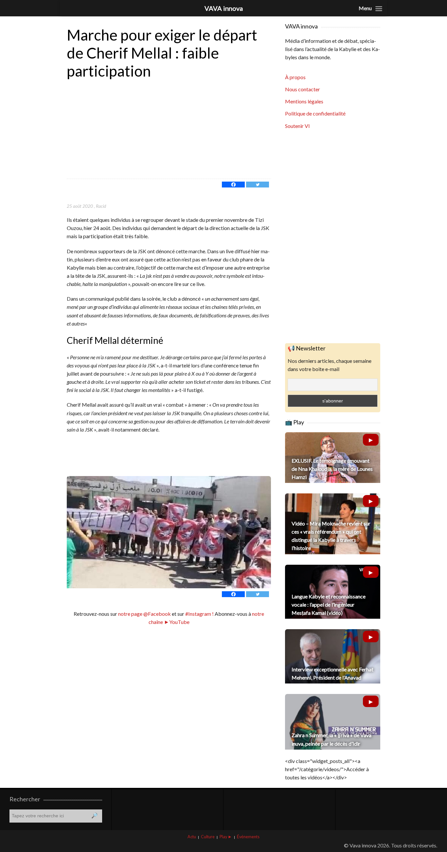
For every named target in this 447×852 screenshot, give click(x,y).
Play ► (226, 836)
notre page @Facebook (144, 614)
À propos (295, 77)
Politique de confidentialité (315, 113)
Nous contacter (302, 89)
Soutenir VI (297, 126)
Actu (192, 836)
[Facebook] (233, 184)
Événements (248, 836)
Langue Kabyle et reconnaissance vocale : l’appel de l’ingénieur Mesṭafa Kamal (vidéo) (329, 604)
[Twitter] (257, 184)
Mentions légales (304, 101)
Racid (101, 206)
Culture (208, 836)
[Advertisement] (169, 129)
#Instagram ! (199, 614)
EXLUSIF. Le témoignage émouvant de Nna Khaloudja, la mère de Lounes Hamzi (332, 468)
